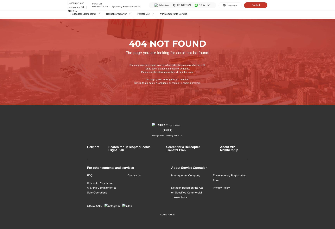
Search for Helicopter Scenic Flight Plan (129, 148)
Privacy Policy (221, 187)
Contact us (134, 175)
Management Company (185, 175)
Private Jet (143, 14)
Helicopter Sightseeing (83, 14)
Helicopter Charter (116, 14)
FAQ (89, 175)
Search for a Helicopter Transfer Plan (183, 148)
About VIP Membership (229, 148)
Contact (256, 5)
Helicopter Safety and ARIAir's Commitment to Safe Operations (101, 187)
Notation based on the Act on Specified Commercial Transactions (187, 192)
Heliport (93, 147)
